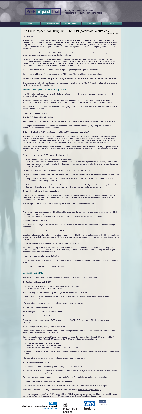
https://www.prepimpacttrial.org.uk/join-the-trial (41, 256)
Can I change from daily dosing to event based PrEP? (45, 326)
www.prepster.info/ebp (88, 339)
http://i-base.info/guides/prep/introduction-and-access (88, 142)
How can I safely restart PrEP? (37, 362)
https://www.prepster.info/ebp (89, 390)
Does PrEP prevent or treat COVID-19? (40, 307)
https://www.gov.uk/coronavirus (85, 70)
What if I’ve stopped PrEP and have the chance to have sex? (48, 381)
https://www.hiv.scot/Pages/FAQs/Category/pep (83, 396)
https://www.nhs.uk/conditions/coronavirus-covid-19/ (43, 231)
